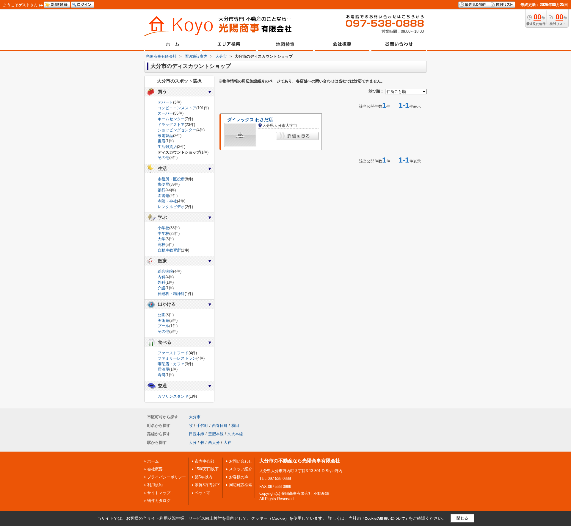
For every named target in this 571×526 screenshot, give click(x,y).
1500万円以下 (207, 469)
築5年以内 (203, 477)
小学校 (163, 228)
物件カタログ (158, 500)
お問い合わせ (240, 461)
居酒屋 (163, 369)
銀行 (161, 190)
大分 (193, 442)
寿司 (161, 375)
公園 (161, 315)
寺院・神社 (167, 201)
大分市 (194, 417)
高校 (161, 244)
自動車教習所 (169, 250)
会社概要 (155, 469)
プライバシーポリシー (166, 477)
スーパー (165, 113)
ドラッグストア (171, 124)
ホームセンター (171, 119)
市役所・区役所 (171, 179)
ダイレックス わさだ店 (250, 119)
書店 (161, 141)
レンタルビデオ (171, 207)
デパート (165, 102)
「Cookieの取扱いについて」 (385, 518)
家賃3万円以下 (207, 485)
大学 (161, 239)
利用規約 (155, 485)
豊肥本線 (216, 434)
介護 (161, 288)
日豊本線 (196, 434)
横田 (235, 425)
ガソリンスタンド (173, 396)
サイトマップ (158, 493)
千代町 (202, 425)
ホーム (153, 461)
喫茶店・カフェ (171, 364)
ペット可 (202, 493)
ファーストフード (173, 353)
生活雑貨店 (167, 146)
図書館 (163, 195)
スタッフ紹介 (240, 469)
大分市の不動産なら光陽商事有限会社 (299, 460)
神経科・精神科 (171, 293)
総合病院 (165, 271)
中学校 (163, 233)
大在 (227, 442)
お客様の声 (238, 477)
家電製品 (165, 135)
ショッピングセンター (177, 130)
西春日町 (220, 425)
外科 (161, 282)
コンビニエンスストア (177, 108)
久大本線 (235, 434)
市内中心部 (204, 461)
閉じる (462, 518)
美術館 (163, 320)
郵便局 (163, 184)
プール (163, 326)
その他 (163, 157)
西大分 (214, 442)
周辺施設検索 (240, 485)
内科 (161, 277)
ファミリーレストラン (177, 358)
